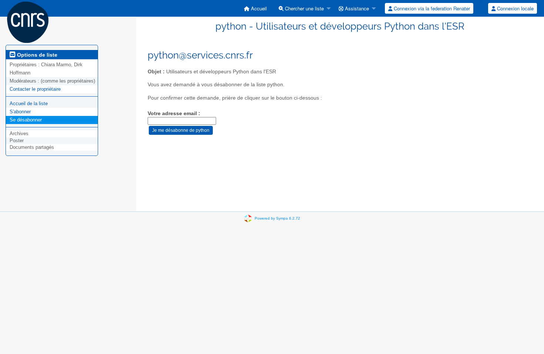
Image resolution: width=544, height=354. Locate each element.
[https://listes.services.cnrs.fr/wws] (28, 21)
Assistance (356, 8)
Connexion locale (515, 8)
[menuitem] (255, 8)
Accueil (258, 8)
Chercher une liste (303, 8)
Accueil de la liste (29, 103)
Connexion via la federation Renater (431, 8)
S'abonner (20, 111)
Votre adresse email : (174, 113)
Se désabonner (26, 120)
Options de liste (36, 55)
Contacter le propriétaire (35, 89)
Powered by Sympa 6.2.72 (277, 218)
